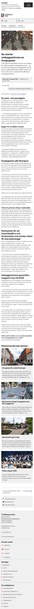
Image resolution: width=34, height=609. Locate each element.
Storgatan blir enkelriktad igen (14, 368)
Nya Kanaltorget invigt (10, 437)
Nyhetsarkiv (12, 25)
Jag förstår (28, 5)
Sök (22, 21)
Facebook (7, 545)
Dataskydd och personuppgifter (12, 594)
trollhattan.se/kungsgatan (18, 94)
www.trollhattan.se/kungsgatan (11, 339)
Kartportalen (7, 580)
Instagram (7, 557)
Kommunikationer (8, 536)
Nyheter (20, 25)
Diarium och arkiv (8, 577)
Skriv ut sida (28, 491)
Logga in (5, 606)
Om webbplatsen (8, 588)
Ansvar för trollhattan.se (10, 591)
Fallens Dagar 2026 (9, 471)
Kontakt (4, 85)
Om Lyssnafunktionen (9, 597)
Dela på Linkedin (10, 505)
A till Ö (5, 568)
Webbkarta (6, 565)
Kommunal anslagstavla (10, 571)
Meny (5, 21)
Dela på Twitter (9, 502)
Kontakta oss (7, 532)
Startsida (3, 25)
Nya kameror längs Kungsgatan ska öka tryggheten (15, 403)
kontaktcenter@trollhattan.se (10, 518)
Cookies (5, 603)
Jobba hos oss (7, 574)
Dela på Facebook (10, 499)
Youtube (6, 549)
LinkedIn (7, 553)
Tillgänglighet (7, 600)
